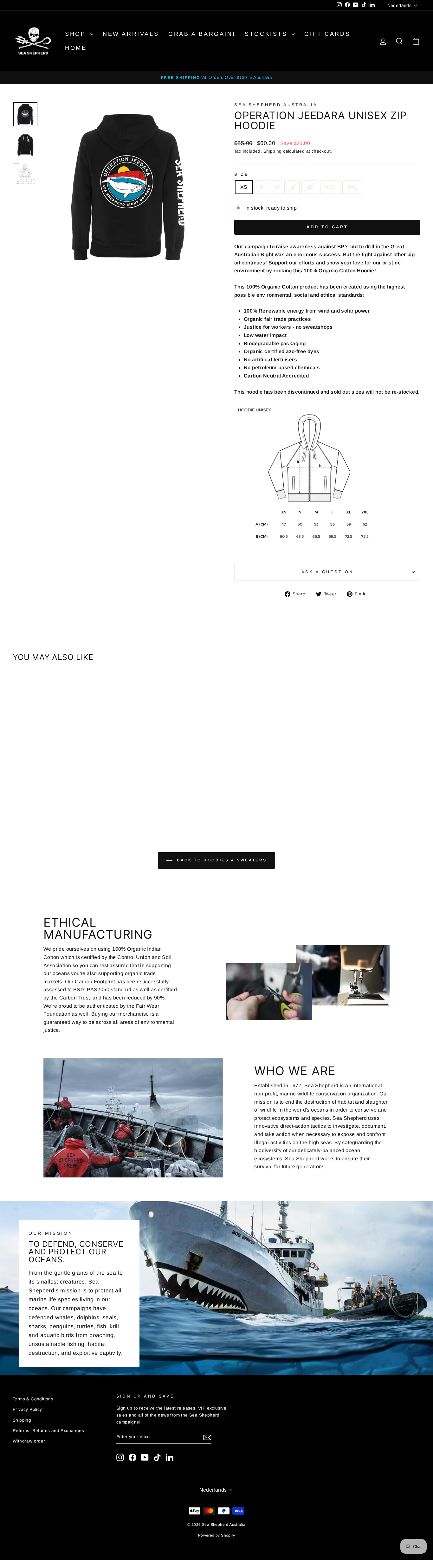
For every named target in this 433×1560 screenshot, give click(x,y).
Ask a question (327, 571)
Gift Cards (327, 34)
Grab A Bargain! (201, 34)
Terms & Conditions (33, 1399)
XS (244, 187)
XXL (330, 187)
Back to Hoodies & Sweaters (221, 860)
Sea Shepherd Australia (275, 104)
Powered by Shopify (216, 1535)
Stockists (267, 34)
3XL (352, 187)
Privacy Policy (27, 1409)
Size (241, 174)
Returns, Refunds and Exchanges (48, 1430)
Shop (76, 34)
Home (76, 48)
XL (310, 187)
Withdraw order (29, 1441)
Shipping (272, 151)
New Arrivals (131, 34)
